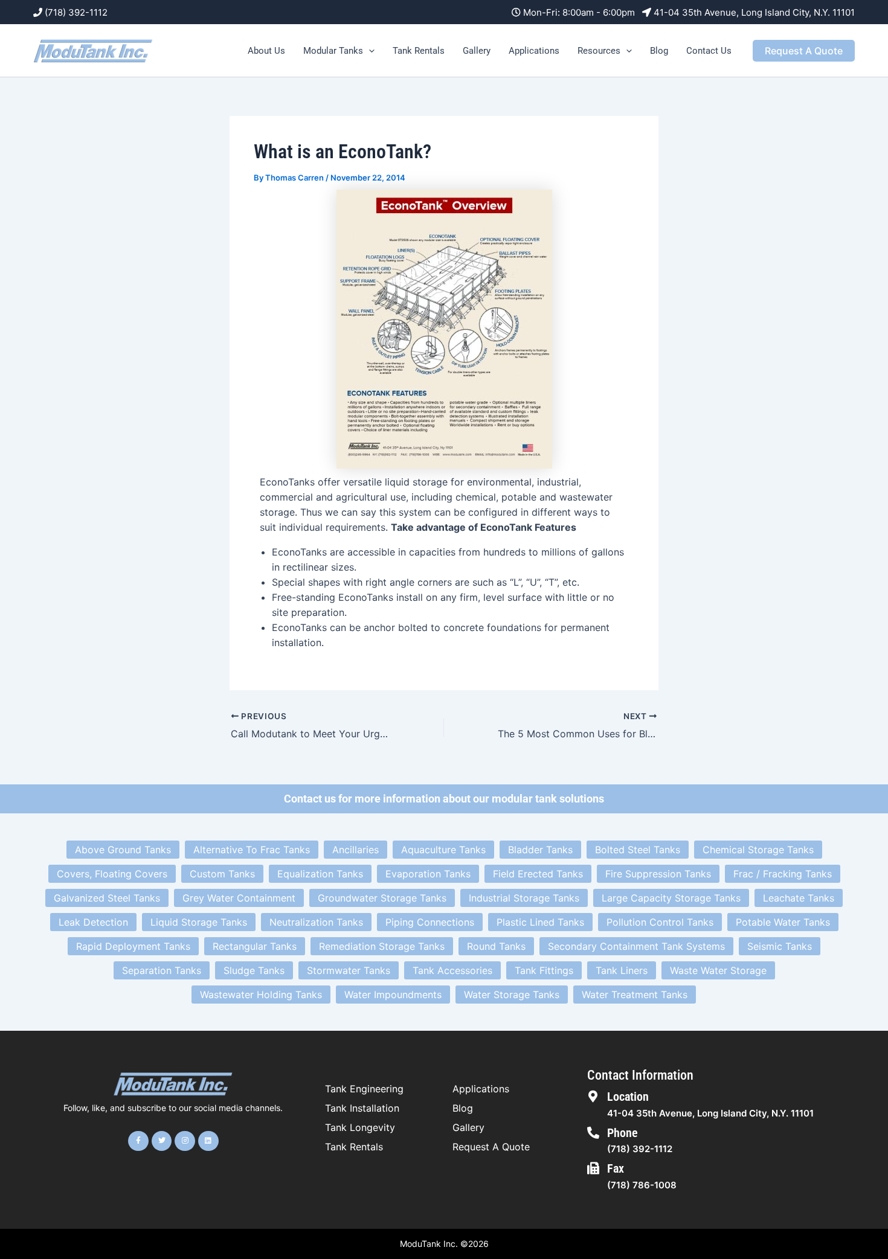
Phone (622, 1133)
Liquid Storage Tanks (198, 922)
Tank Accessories (452, 970)
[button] (369, 51)
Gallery (477, 50)
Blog (659, 50)
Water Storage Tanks (511, 994)
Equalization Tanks (320, 874)
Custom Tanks (222, 874)
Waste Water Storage (718, 970)
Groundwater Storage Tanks (382, 898)
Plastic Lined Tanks (540, 922)
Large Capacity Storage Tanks (671, 898)
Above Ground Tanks (123, 850)
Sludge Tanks (254, 970)
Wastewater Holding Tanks (261, 994)
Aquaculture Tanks (443, 850)
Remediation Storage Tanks (382, 946)
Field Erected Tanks (538, 874)
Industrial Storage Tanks (524, 898)
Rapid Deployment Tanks (133, 946)
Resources (599, 50)
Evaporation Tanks (428, 874)
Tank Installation (362, 1108)
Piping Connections (429, 922)
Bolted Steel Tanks (637, 850)
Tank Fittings (544, 970)
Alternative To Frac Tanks (251, 850)
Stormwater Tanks (348, 970)
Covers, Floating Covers (112, 874)
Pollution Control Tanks (659, 922)
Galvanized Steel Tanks (107, 898)
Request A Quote (491, 1147)
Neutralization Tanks (316, 922)
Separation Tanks (161, 970)
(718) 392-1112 (76, 12)
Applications (534, 50)
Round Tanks (496, 946)
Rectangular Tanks (255, 946)
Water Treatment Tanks (634, 994)
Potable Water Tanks (783, 922)
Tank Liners (622, 970)
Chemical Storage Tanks (758, 850)
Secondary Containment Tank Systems (636, 946)
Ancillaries (355, 850)
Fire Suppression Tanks (658, 874)
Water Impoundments (393, 994)
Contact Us (709, 50)
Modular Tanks (333, 50)
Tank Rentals (419, 50)
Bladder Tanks (540, 850)
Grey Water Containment (238, 898)
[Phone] (593, 1133)
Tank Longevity (360, 1127)
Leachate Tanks (798, 898)
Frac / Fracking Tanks (782, 874)
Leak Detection (93, 922)
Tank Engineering (364, 1089)
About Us (266, 50)
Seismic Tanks (779, 946)
